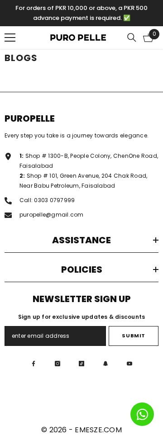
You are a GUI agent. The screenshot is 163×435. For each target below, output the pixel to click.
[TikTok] (81, 363)
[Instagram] (57, 363)
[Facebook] (33, 363)
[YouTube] (129, 363)
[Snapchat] (105, 363)
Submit (133, 335)
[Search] (131, 37)
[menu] (10, 37)
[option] (81, 13)
